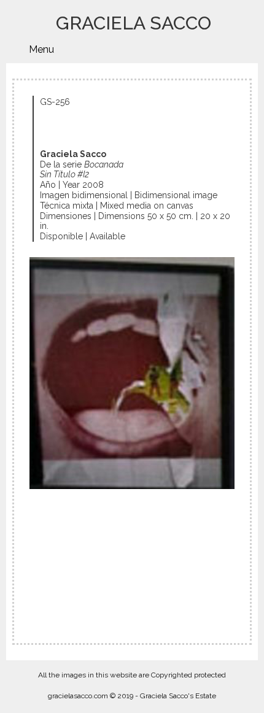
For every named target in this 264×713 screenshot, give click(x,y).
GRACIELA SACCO (133, 23)
